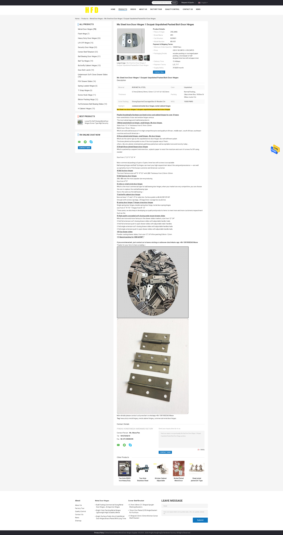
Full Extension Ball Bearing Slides (90, 104)
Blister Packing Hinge (86, 99)
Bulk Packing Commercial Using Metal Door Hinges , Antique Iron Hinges (109, 506)
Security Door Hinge (86, 47)
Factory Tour (156, 9)
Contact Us (188, 9)
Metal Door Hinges (96, 18)
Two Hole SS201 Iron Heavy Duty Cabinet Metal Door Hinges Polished (125, 479)
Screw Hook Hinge (85, 95)
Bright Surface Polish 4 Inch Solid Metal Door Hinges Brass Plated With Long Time (111, 517)
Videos (133, 9)
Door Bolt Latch (84, 70)
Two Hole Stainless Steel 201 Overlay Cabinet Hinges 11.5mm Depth (142, 479)
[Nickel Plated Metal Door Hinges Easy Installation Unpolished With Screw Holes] (178, 468)
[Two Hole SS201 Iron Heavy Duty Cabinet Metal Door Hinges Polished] (124, 468)
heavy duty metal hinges (129, 418)
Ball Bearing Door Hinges (87, 56)
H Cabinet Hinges (84, 109)
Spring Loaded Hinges (86, 86)
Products (123, 9)
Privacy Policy (99, 533)
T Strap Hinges (84, 90)
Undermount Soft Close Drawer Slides (93, 75)
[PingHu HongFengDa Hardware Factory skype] (92, 142)
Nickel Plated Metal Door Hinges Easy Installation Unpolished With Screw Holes (179, 479)
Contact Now (159, 72)
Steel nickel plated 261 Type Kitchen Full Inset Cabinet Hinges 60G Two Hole (196, 479)
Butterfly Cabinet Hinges (87, 65)
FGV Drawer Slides (85, 81)
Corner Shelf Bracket (86, 52)
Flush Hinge (82, 34)
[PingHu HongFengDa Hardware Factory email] (80, 142)
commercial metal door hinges (165, 418)
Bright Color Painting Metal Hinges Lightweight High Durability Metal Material (108, 511)
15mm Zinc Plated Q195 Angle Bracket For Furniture (143, 511)
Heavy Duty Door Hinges (87, 38)
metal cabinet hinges (146, 418)
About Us (143, 9)
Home (113, 9)
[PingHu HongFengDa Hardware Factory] (91, 10)
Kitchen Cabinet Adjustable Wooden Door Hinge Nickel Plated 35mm (161, 479)
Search (174, 2)
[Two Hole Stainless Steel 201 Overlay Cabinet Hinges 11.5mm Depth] (142, 468)
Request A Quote (188, 2)
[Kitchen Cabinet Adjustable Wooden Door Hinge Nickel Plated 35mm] (160, 468)
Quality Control (172, 9)
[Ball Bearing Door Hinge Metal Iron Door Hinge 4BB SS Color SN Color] (129, 41)
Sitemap (78, 521)
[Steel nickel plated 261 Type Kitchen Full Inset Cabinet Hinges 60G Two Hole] (197, 468)
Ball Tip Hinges (84, 61)
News (198, 9)
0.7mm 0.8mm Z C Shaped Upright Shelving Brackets (141, 506)
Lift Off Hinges (84, 43)
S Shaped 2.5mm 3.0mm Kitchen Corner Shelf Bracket (143, 517)
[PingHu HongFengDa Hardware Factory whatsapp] (86, 142)
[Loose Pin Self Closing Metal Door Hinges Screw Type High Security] (80, 122)
